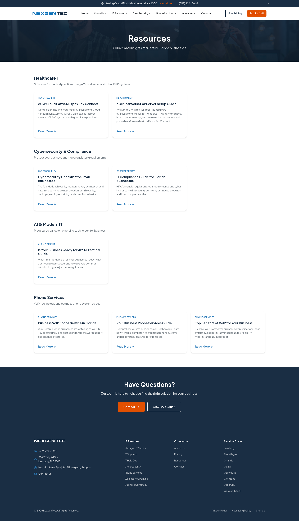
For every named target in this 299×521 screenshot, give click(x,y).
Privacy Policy (220, 510)
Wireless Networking (136, 478)
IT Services (118, 13)
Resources (180, 460)
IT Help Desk (131, 460)
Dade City (229, 484)
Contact (206, 13)
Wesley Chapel (232, 490)
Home (84, 13)
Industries (187, 13)
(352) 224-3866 (188, 3)
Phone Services (165, 13)
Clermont (229, 478)
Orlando (228, 460)
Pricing (178, 454)
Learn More (165, 3)
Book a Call (257, 13)
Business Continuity (136, 484)
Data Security (140, 13)
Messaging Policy (241, 510)
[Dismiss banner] (268, 3)
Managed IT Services (136, 448)
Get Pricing (235, 13)
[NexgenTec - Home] (50, 13)
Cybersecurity (133, 466)
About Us (99, 13)
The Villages (230, 454)
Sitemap (260, 510)
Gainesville (230, 472)
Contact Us (131, 407)
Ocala (227, 466)
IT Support (131, 454)
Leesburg (229, 448)
